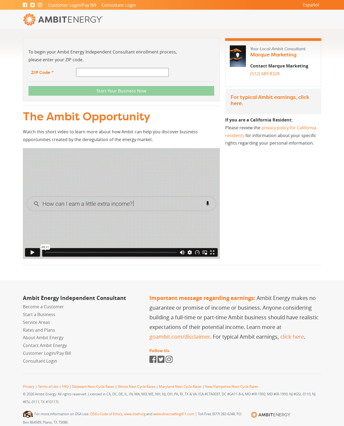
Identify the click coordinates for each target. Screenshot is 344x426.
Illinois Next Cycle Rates (136, 386)
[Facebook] (25, 5)
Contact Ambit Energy (45, 345)
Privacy (28, 386)
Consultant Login (119, 5)
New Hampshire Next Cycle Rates (231, 386)
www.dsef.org (134, 414)
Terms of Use (48, 386)
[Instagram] (40, 5)
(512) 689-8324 (265, 74)
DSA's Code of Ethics (106, 414)
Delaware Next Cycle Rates (93, 386)
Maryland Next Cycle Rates (180, 386)
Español (311, 5)
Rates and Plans (39, 330)
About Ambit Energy (43, 338)
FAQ (65, 386)
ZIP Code (42, 72)
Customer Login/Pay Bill (72, 5)
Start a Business (39, 314)
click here (292, 336)
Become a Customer (43, 307)
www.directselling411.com (173, 414)
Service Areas (36, 322)
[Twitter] (32, 5)
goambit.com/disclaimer (179, 336)
